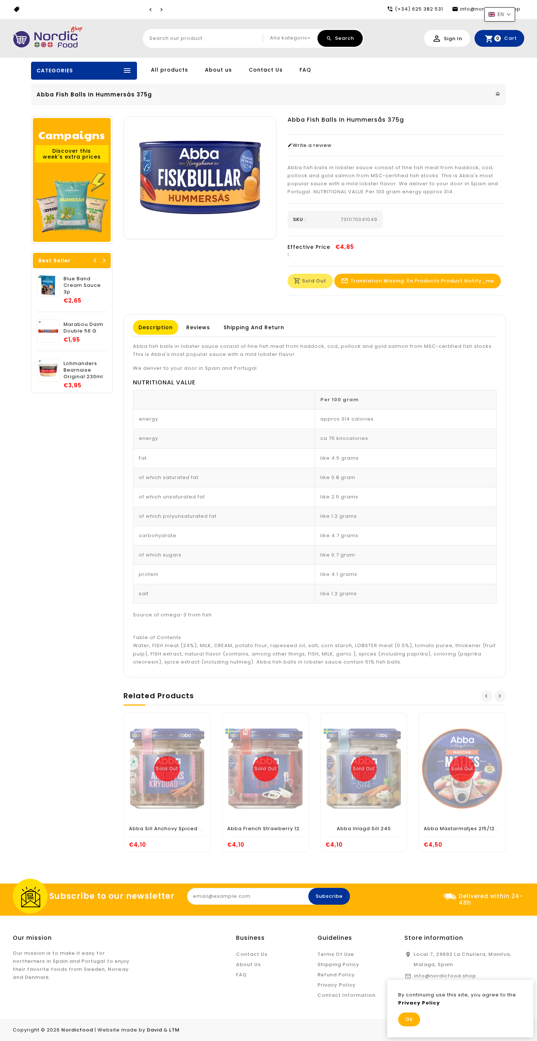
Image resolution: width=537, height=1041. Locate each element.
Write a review (312, 145)
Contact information (346, 995)
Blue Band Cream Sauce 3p (82, 285)
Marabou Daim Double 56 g (83, 327)
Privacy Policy (336, 984)
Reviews (198, 327)
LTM (174, 1029)
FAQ (305, 69)
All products (169, 69)
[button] (500, 14)
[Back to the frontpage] (497, 93)
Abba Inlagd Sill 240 (364, 828)
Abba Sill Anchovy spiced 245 (169, 828)
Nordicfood (77, 1029)
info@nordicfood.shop (445, 975)
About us (218, 69)
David (154, 1029)
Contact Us (266, 69)
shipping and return (254, 327)
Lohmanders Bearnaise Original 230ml (83, 370)
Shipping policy (338, 964)
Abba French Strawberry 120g (266, 828)
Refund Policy (336, 974)
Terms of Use (335, 954)
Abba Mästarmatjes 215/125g (463, 828)
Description (155, 327)
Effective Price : (308, 250)
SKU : (299, 219)
